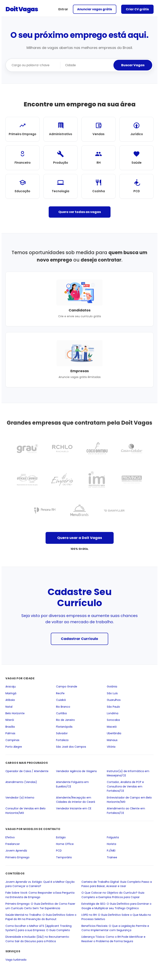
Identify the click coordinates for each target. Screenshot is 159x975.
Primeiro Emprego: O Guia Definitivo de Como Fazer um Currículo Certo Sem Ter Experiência (40, 906)
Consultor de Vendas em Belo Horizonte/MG (25, 810)
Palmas (10, 733)
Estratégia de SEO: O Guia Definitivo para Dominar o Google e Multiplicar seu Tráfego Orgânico (116, 906)
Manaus (112, 740)
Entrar (63, 9)
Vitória (111, 747)
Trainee (112, 857)
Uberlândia (114, 733)
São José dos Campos (71, 747)
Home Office (65, 844)
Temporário (64, 857)
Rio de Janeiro (65, 720)
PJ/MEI (111, 850)
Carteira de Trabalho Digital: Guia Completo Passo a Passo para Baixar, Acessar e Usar (116, 884)
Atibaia (10, 700)
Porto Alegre (13, 747)
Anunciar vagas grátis (94, 9)
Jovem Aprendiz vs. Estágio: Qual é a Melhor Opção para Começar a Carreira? (40, 884)
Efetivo (10, 837)
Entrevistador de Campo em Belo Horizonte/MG (129, 799)
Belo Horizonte (15, 713)
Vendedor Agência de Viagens (76, 771)
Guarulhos (114, 700)
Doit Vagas (21, 9)
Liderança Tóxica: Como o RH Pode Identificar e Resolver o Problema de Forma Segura (113, 939)
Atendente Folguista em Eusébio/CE (72, 784)
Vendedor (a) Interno (19, 797)
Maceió (112, 726)
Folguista (113, 837)
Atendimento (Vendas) (21, 782)
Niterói (9, 720)
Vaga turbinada (15, 959)
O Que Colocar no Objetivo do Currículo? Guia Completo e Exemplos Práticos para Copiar (112, 895)
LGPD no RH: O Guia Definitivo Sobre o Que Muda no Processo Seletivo (116, 917)
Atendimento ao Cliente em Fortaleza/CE (126, 810)
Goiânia (112, 686)
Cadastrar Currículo (79, 638)
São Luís (112, 693)
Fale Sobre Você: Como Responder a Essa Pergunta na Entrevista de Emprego (39, 895)
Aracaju (10, 686)
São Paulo (113, 706)
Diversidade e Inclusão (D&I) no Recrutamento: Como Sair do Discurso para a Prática (37, 939)
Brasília (10, 726)
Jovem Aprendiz (16, 850)
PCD (59, 850)
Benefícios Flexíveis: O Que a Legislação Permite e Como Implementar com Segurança (115, 928)
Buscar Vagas (132, 65)
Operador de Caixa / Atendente (26, 771)
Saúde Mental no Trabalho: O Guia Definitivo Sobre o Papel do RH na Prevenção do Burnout (40, 917)
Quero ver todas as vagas (79, 212)
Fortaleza (62, 740)
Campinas (12, 740)
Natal (8, 706)
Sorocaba (113, 720)
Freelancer (12, 844)
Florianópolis (64, 726)
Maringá (10, 693)
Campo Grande (66, 686)
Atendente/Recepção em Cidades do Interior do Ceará (75, 799)
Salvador (62, 733)
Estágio (61, 837)
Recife (60, 693)
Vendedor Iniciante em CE (73, 808)
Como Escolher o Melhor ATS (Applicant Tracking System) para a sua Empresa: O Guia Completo (38, 928)
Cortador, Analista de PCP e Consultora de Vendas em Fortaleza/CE (125, 786)
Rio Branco (63, 706)
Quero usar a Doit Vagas (79, 537)
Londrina (112, 713)
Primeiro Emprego (17, 857)
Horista (111, 844)
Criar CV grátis (137, 9)
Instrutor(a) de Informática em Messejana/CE (128, 773)
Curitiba (61, 713)
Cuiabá (61, 700)
